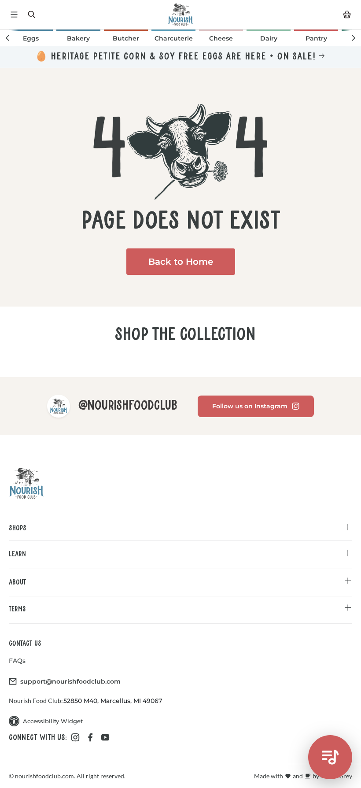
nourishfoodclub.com (44, 776)
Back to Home (180, 261)
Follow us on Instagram (249, 406)
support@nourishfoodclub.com (70, 681)
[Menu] (14, 14)
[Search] (31, 14)
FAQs (17, 661)
